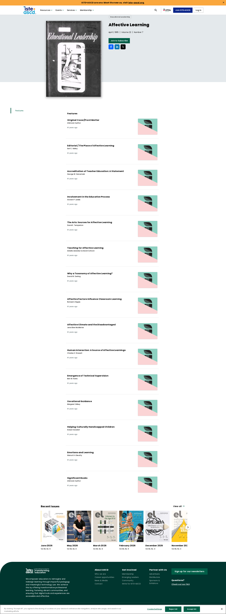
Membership (86, 10)
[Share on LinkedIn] (117, 46)
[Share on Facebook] (111, 46)
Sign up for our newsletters (189, 571)
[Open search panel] (155, 10)
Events (59, 10)
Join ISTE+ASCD (182, 10)
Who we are (100, 574)
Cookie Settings (154, 609)
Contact (99, 583)
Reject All (173, 609)
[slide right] (188, 527)
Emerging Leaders (130, 577)
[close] (223, 2)
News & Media (101, 580)
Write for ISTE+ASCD (131, 583)
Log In (198, 10)
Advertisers (154, 574)
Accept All (191, 609)
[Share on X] (123, 46)
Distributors (154, 577)
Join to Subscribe (119, 40)
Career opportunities (104, 577)
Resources (45, 10)
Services (71, 10)
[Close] (222, 609)
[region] (113, 609)
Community (127, 580)
